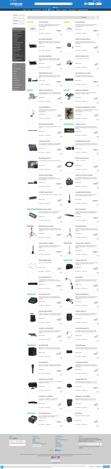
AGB (56, 441)
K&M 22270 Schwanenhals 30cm (46, 124)
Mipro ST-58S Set (79, 277)
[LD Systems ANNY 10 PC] (69, 318)
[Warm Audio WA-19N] (33, 28)
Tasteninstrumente (17, 68)
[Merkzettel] (85, 4)
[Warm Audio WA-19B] (69, 28)
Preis (14, 17)
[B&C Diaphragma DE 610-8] (33, 165)
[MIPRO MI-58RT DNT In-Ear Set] (33, 79)
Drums (14, 73)
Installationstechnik (17, 49)
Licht (14, 52)
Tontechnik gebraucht (17, 31)
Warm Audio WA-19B (80, 22)
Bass (14, 66)
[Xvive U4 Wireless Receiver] (33, 420)
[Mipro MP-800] (69, 420)
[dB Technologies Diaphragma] (69, 165)
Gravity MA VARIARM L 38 (44, 107)
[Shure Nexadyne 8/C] (33, 369)
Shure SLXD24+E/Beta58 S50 (45, 56)
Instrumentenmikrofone (18, 42)
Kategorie (15, 23)
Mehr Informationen (47, 467)
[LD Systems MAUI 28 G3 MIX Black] (69, 198)
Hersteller (15, 14)
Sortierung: (83, 17)
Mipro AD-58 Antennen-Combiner (83, 73)
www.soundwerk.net (90, 441)
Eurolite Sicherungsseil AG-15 (82, 328)
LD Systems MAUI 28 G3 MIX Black (83, 192)
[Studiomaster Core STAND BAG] (33, 403)
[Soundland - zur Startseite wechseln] (16, 4)
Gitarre (14, 64)
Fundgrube (15, 89)
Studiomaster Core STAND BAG (46, 396)
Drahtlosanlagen (16, 47)
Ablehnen (92, 466)
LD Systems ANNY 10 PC (80, 311)
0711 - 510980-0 (13, 0)
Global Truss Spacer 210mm (45, 209)
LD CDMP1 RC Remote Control (45, 192)
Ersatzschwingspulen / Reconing (17, 60)
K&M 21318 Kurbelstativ (80, 226)
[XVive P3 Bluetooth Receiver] (69, 369)
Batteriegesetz (58, 443)
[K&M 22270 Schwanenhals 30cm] (33, 130)
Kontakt (56, 7)
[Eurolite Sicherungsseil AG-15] (69, 335)
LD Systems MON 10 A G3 (81, 379)
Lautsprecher (15, 37)
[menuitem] (53, 4)
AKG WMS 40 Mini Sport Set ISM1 (82, 141)
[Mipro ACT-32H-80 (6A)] (69, 216)
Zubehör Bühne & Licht (17, 55)
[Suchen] (71, 4)
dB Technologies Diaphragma (82, 158)
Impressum (58, 442)
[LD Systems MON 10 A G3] (69, 386)
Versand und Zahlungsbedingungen (39, 443)
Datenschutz (58, 438)
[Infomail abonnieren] (99, 444)
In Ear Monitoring (16, 45)
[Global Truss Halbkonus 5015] (69, 62)
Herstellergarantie (35, 442)
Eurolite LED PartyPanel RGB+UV (82, 39)
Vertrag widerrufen (37, 445)
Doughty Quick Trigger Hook (81, 90)
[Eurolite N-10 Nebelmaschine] (69, 301)
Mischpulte (15, 39)
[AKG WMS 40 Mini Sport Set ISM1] (69, 147)
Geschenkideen (16, 87)
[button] (2, 467)
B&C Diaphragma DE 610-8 (45, 158)
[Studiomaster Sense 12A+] (33, 301)
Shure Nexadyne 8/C (43, 362)
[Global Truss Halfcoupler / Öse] (33, 96)
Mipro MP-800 (78, 413)
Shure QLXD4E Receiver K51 (45, 277)
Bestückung (15, 20)
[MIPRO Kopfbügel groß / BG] (33, 267)
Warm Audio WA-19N (43, 22)
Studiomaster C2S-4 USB (44, 141)
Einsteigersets (16, 82)
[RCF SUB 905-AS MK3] (33, 352)
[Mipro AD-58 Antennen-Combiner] (69, 79)
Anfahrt (33, 441)
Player (14, 57)
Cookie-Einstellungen (36, 438)
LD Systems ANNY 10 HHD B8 (45, 311)
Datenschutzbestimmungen (89, 446)
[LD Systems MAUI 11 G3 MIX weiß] (69, 250)
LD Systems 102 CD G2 (80, 124)
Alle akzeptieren (98, 466)
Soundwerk (15, 78)
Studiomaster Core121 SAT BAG (46, 379)
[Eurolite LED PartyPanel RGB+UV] (69, 45)
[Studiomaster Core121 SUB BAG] (69, 403)
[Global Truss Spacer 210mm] (33, 216)
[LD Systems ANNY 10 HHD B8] (33, 318)
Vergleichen (42, 33)
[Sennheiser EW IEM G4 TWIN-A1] (33, 182)
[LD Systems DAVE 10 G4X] (69, 267)
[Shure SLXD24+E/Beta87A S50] (33, 45)
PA (13, 28)
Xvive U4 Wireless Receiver (45, 413)
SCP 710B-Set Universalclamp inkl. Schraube (85, 107)
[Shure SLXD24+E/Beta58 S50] (33, 62)
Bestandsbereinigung (17, 85)
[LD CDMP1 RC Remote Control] (33, 198)
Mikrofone (15, 40)
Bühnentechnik (16, 54)
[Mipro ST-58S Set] (69, 284)
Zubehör (15, 75)
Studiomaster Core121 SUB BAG (82, 396)
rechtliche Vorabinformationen (61, 439)
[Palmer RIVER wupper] (69, 352)
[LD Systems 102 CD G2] (69, 130)
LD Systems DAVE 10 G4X (81, 260)
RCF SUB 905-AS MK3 (43, 345)
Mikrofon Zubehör (16, 44)
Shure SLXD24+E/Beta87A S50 (45, 39)
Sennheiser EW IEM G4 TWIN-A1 (46, 175)
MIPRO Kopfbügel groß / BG (45, 260)
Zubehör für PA (16, 50)
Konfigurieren (106, 466)
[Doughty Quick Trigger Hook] (69, 96)
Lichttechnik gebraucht (17, 33)
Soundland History (59, 445)
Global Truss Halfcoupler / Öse (46, 90)
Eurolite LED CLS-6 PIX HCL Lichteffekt (84, 175)
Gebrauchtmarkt (16, 80)
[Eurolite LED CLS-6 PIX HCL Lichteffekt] (69, 182)
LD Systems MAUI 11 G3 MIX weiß (83, 243)
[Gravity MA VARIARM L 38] (33, 113)
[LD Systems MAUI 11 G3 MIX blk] (33, 250)
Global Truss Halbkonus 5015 (82, 56)
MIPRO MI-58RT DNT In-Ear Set (46, 73)
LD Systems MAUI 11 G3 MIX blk (46, 243)
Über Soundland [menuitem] (97, 1)
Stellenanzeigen (59, 446)
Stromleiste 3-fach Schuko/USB (46, 328)
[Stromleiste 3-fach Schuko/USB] (33, 335)
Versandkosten (37, 454)
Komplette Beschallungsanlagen (17, 35)
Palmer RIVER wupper (80, 345)
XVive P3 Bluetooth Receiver (81, 362)
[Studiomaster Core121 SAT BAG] (33, 386)
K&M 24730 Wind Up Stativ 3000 (46, 226)
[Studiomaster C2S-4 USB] (33, 147)
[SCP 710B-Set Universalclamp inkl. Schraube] (69, 113)
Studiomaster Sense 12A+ (44, 294)
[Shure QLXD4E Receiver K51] (33, 284)
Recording (15, 71)
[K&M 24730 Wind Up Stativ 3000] (33, 233)
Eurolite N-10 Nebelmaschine (82, 294)
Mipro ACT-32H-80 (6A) (80, 209)
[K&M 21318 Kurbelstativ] (69, 233)
